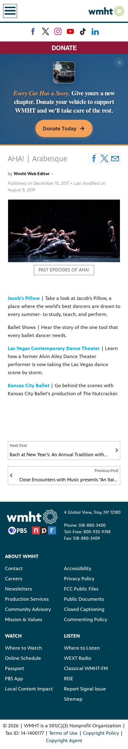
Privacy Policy (79, 579)
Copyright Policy (101, 733)
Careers (13, 579)
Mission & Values (23, 619)
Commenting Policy (85, 619)
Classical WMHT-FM (86, 668)
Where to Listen (82, 648)
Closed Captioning (84, 609)
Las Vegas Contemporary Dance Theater (54, 348)
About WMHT (22, 556)
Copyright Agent (64, 740)
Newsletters (18, 589)
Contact (14, 568)
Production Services (27, 599)
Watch (13, 636)
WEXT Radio (77, 658)
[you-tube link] (70, 31)
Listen (72, 636)
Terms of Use (63, 733)
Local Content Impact (29, 689)
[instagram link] (58, 31)
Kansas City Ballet (28, 385)
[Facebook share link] (94, 158)
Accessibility (77, 568)
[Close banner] (119, 62)
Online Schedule (23, 658)
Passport (14, 668)
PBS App (14, 679)
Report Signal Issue (85, 689)
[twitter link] (45, 31)
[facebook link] (33, 31)
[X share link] (104, 158)
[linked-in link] (95, 31)
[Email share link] (115, 158)
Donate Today (59, 128)
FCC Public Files (81, 589)
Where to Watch (23, 648)
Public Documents (84, 599)
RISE (68, 679)
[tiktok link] (82, 31)
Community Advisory (28, 609)
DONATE (64, 47)
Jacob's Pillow (24, 298)
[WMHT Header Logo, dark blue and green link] (106, 11)
